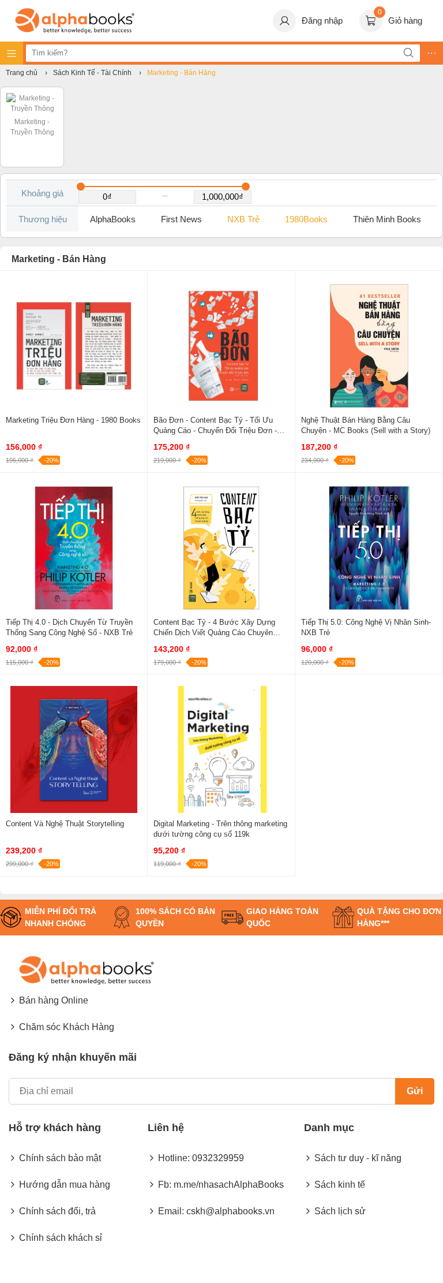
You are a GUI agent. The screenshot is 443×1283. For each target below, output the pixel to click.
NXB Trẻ (243, 219)
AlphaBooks (113, 219)
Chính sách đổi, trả (57, 1211)
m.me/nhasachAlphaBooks (229, 1184)
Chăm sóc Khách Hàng (66, 1027)
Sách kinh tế (339, 1184)
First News (181, 219)
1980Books (306, 219)
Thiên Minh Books (387, 219)
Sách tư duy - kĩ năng (357, 1158)
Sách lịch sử (340, 1211)
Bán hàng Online (53, 1000)
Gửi (415, 1091)
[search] (408, 53)
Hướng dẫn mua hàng (64, 1184)
